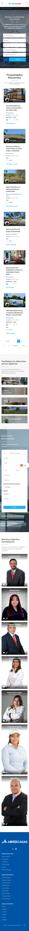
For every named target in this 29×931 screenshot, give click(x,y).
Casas (4, 906)
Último (23, 345)
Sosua (4, 867)
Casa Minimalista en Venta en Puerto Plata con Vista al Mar (13, 108)
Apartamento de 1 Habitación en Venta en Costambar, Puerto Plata (14, 271)
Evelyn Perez (6, 893)
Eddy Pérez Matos (14, 624)
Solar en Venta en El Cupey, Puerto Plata (13, 230)
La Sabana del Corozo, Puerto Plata (14, 194)
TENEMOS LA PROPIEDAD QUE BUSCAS (14, 18)
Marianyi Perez (14, 590)
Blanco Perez (6, 885)
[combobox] (14, 40)
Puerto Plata (10, 113)
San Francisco (6, 856)
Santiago (5, 861)
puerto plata (10, 277)
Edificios (5, 909)
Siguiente (15, 345)
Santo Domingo (7, 869)
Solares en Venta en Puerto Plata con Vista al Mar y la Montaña (14, 149)
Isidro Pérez (13, 99)
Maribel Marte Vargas (14, 692)
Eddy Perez (6, 890)
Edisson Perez (6, 882)
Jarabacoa (5, 859)
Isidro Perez (6, 888)
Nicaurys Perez (7, 880)
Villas (4, 917)
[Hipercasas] (14, 5)
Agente (5, 491)
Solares (5, 914)
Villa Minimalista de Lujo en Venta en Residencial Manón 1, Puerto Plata (14, 313)
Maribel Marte (6, 898)
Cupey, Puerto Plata (12, 234)
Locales (5, 911)
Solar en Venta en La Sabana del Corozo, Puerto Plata (13, 189)
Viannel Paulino (14, 658)
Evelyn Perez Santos (14, 727)
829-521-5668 (8, 8)
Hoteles (5, 919)
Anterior (7, 341)
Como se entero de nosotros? (11, 484)
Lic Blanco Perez (14, 556)
